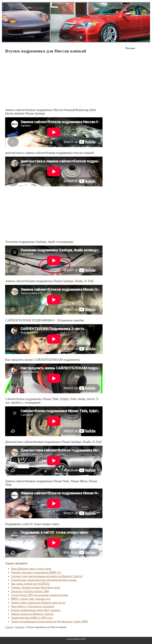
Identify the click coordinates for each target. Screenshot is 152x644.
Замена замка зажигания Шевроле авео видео (38, 602)
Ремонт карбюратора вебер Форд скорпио (36, 610)
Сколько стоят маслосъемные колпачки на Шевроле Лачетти (46, 576)
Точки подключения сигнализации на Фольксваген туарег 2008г (49, 621)
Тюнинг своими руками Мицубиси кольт (35, 587)
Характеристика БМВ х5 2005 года (31, 617)
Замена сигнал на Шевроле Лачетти (32, 613)
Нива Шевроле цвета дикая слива (31, 568)
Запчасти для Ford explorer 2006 (30, 591)
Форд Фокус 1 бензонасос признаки (32, 606)
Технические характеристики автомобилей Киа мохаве (44, 579)
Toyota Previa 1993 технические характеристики (39, 595)
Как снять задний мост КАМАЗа (30, 583)
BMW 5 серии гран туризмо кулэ (30, 598)
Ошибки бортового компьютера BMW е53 (36, 572)
